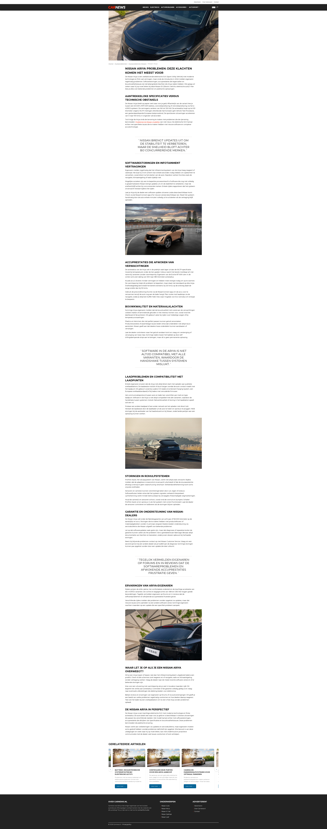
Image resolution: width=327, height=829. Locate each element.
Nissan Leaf (165, 817)
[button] (217, 7)
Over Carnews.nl (207, 2)
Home (111, 64)
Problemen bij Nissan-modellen (147, 122)
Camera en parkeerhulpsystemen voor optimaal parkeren (128, 772)
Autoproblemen (121, 64)
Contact (216, 2)
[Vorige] (110, 769)
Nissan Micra (166, 808)
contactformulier (143, 810)
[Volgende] (216, 769)
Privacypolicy (126, 824)
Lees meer (119, 786)
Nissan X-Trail (166, 811)
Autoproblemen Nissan (137, 64)
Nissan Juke (166, 806)
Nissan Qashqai (167, 814)
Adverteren (197, 2)
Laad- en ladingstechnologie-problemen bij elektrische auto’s (198, 772)
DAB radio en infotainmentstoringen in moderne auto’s (161, 772)
